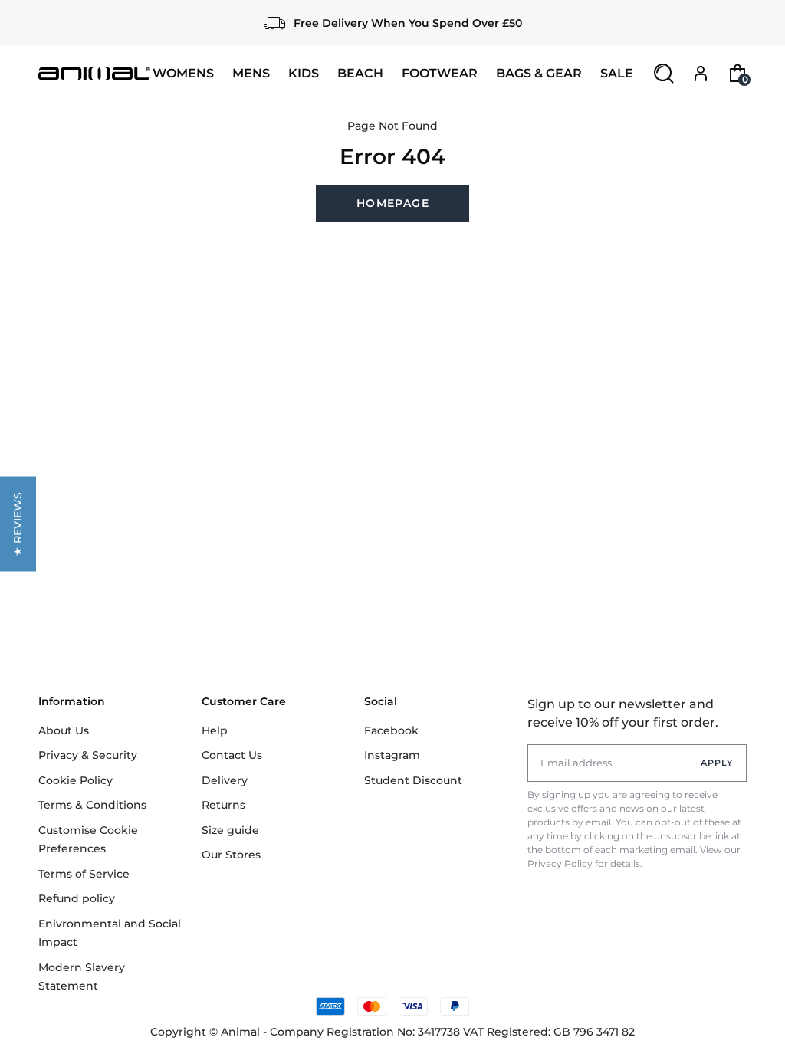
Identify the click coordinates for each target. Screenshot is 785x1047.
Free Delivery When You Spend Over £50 (408, 23)
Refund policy (76, 898)
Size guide (230, 830)
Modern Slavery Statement (81, 976)
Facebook (391, 730)
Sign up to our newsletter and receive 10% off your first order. (622, 713)
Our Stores (231, 855)
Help (215, 730)
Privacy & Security (87, 755)
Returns (223, 805)
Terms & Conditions (92, 805)
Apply (717, 762)
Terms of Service (84, 874)
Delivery (225, 780)
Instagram (392, 755)
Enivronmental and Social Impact (109, 933)
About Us (63, 730)
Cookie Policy (75, 780)
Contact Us (232, 755)
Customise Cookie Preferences (88, 839)
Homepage (392, 203)
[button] (18, 523)
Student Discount (413, 780)
